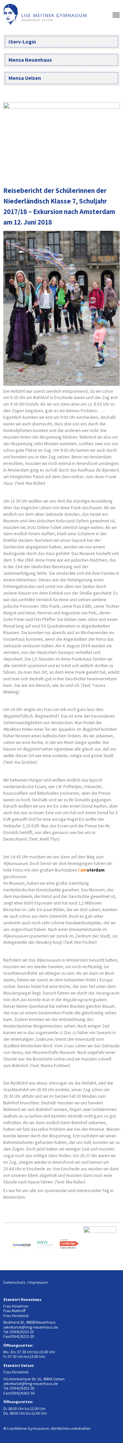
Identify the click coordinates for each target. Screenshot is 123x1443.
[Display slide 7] (110, 168)
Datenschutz (14, 1282)
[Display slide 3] (90, 168)
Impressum (38, 1282)
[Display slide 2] (85, 168)
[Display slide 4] (95, 168)
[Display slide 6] (105, 168)
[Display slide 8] (114, 168)
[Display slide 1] (80, 168)
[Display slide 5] (100, 168)
